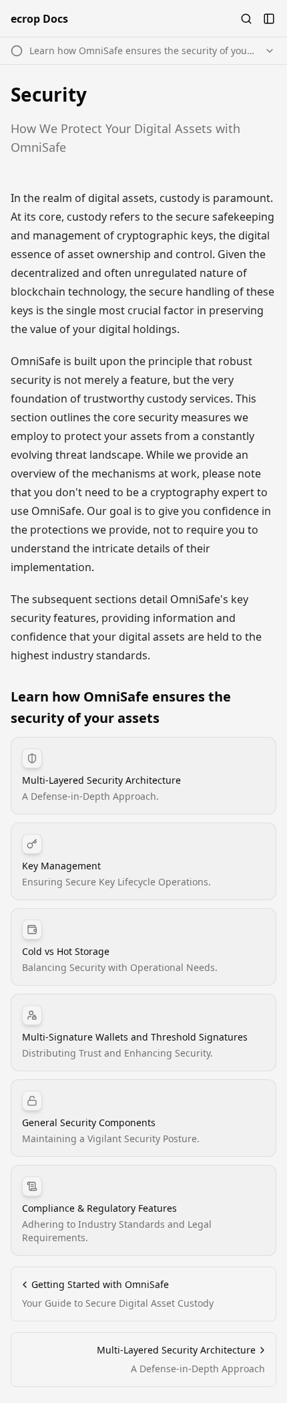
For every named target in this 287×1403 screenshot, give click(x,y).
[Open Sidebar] (269, 18)
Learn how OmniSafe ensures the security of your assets (121, 707)
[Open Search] (246, 18)
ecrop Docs (39, 18)
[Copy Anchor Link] (268, 707)
